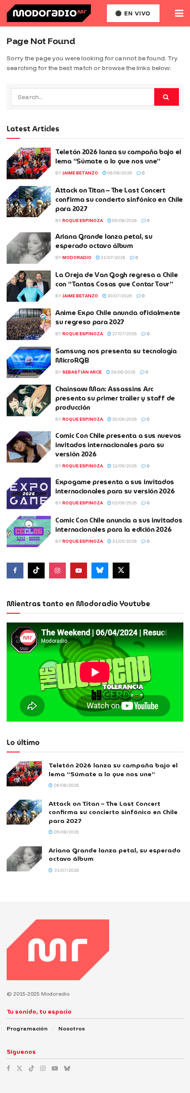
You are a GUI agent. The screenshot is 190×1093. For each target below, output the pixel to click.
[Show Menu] (179, 13)
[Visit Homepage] (49, 13)
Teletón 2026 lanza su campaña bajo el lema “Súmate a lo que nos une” (118, 157)
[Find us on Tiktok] (36, 570)
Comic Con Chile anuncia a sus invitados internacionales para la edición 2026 (118, 525)
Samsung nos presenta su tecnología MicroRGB (116, 356)
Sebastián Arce (82, 372)
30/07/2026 (119, 296)
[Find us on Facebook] (15, 570)
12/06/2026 (124, 466)
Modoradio (76, 257)
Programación (27, 1028)
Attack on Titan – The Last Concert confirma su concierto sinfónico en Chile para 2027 (119, 199)
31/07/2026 (112, 257)
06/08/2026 (119, 173)
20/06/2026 (124, 419)
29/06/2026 (123, 372)
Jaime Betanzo (80, 173)
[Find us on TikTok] (31, 1068)
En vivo (136, 13)
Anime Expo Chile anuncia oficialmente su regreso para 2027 (117, 317)
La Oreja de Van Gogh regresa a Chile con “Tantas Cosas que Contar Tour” (116, 279)
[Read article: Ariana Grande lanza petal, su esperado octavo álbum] (29, 248)
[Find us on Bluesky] (99, 570)
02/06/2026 (124, 503)
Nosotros (71, 1028)
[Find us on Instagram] (57, 570)
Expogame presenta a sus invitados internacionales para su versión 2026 (115, 486)
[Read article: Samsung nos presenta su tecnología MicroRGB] (29, 362)
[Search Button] (166, 97)
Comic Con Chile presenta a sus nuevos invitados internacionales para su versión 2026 (118, 444)
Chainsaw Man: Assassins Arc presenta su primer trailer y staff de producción (115, 398)
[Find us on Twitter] (121, 570)
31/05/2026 (124, 541)
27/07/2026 (124, 334)
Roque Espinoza (82, 220)
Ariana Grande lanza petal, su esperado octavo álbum (103, 241)
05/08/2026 (124, 220)
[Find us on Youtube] (78, 570)
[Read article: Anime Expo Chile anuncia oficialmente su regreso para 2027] (29, 324)
